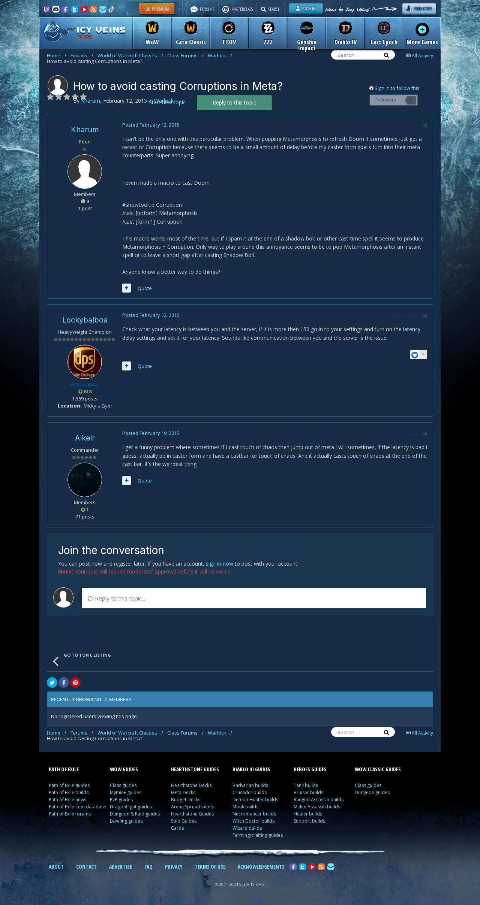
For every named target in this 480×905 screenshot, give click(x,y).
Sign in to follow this (397, 88)
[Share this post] (425, 125)
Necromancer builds (254, 814)
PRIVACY (173, 866)
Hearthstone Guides (192, 814)
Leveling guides (126, 821)
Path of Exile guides (69, 785)
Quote (145, 288)
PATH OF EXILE (64, 769)
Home (56, 55)
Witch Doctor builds (253, 821)
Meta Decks (183, 792)
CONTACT (86, 866)
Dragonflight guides (131, 806)
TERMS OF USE (210, 866)
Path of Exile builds (68, 792)
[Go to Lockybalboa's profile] (85, 362)
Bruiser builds (308, 792)
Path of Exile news (67, 799)
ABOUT (56, 866)
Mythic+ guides (125, 792)
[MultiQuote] (126, 288)
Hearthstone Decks (191, 785)
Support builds (309, 821)
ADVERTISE (120, 866)
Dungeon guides (372, 792)
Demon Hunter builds (255, 799)
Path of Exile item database (77, 806)
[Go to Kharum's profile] (58, 85)
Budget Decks (185, 799)
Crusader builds (249, 792)
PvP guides (121, 799)
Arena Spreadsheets (192, 806)
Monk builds (245, 806)
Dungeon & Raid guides (135, 814)
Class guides (123, 785)
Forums (81, 55)
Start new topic (167, 102)
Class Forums (185, 55)
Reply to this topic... (119, 598)
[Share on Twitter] (52, 682)
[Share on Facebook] (63, 682)
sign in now (219, 563)
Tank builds (306, 785)
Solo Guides (183, 821)
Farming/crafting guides (257, 835)
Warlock (220, 55)
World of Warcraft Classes (130, 55)
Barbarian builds (250, 785)
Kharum (85, 129)
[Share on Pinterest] (75, 682)
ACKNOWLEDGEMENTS (261, 866)
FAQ (148, 866)
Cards (177, 828)
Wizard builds (247, 828)
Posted (150, 124)
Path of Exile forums (70, 814)
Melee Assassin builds (317, 806)
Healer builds (308, 814)
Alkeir (85, 437)
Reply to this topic (234, 102)
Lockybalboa (85, 319)
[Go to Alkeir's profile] (85, 480)
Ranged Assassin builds (319, 799)
